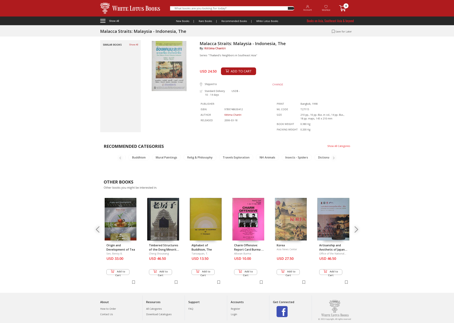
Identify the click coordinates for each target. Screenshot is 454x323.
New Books (182, 21)
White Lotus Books (267, 21)
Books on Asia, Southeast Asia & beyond (330, 20)
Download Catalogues (159, 314)
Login (234, 314)
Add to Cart (120, 272)
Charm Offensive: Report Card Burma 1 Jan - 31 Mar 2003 (248, 249)
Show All (133, 44)
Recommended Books (234, 21)
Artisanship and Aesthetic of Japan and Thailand (332, 249)
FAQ (190, 308)
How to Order (108, 308)
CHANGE (277, 84)
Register (235, 308)
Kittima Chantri (215, 48)
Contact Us (106, 314)
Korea (281, 245)
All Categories (154, 308)
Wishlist (326, 10)
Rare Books (205, 21)
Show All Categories (338, 146)
